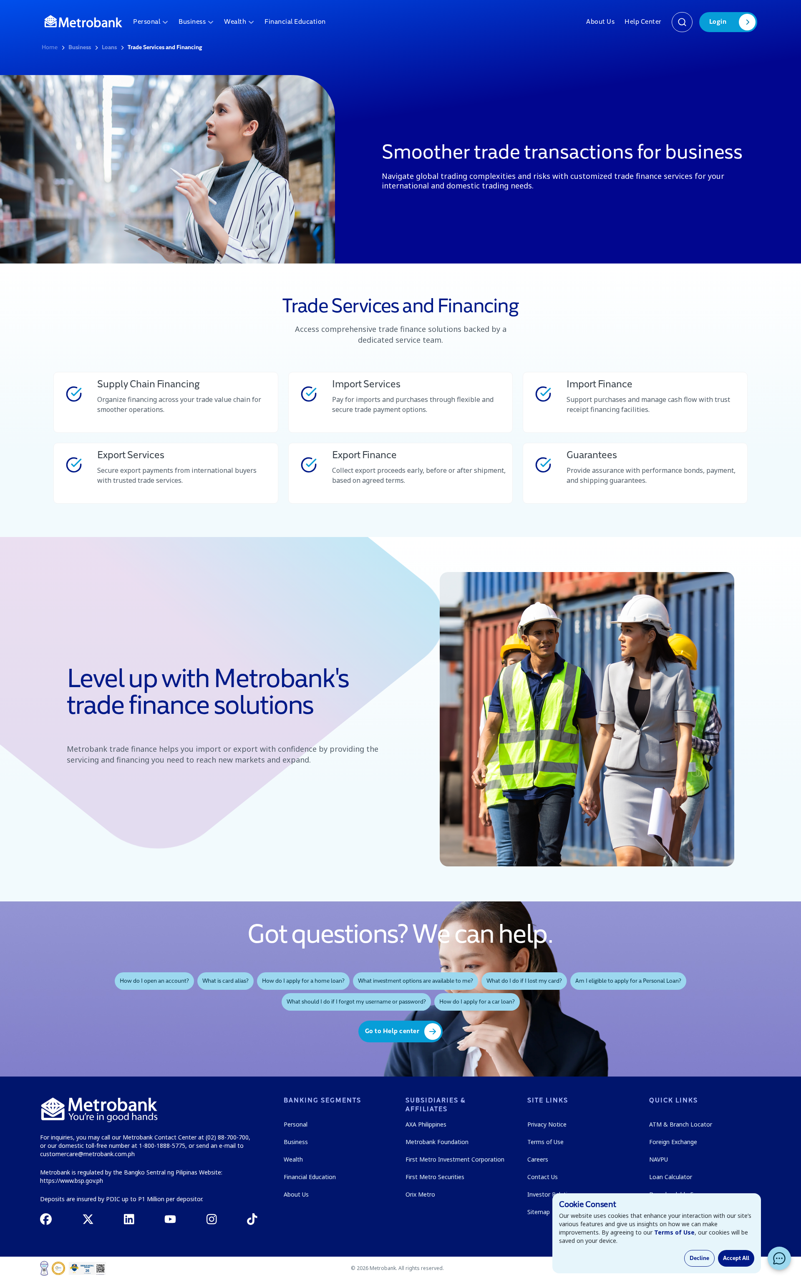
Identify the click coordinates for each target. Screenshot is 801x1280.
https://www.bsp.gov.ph (71, 1181)
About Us (600, 22)
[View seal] (44, 1268)
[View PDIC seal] (58, 1268)
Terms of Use (674, 1232)
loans (109, 47)
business (79, 47)
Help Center (643, 22)
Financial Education (295, 22)
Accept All (736, 1258)
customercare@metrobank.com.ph (87, 1154)
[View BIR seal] (87, 1268)
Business (192, 22)
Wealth (235, 22)
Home (50, 47)
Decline (699, 1258)
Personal (146, 22)
